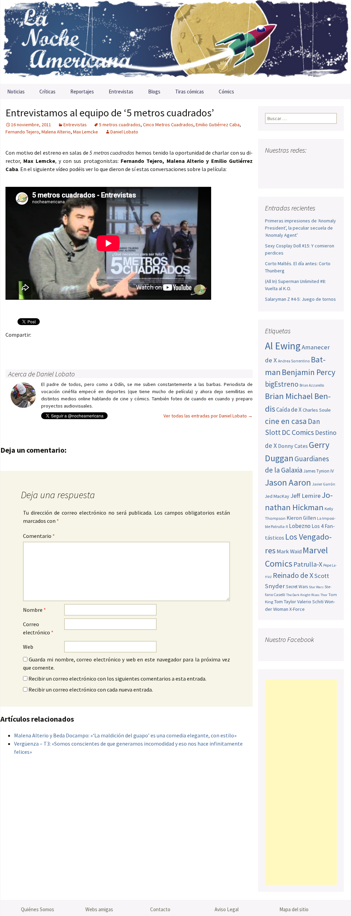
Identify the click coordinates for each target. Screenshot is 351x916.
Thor (323, 595)
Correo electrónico (38, 628)
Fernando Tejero (22, 132)
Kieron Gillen (301, 518)
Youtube (297, 164)
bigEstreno (282, 384)
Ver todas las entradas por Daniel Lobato (208, 416)
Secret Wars (297, 587)
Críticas (47, 91)
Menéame (80, 346)
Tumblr (66, 346)
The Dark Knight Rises (302, 595)
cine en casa (286, 421)
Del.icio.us (147, 346)
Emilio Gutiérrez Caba (218, 124)
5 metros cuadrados (120, 124)
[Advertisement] (301, 782)
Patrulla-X (307, 564)
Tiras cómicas (189, 91)
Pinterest (53, 346)
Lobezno (300, 526)
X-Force (297, 609)
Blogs (154, 91)
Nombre (34, 609)
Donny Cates (293, 445)
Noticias (16, 91)
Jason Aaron (288, 482)
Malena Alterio (56, 132)
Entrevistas (121, 91)
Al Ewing (283, 345)
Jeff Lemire (305, 496)
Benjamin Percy (308, 372)
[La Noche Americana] (175, 42)
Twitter (26, 346)
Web (28, 646)
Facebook (13, 346)
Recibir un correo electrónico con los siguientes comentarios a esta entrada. (117, 678)
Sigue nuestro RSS (272, 176)
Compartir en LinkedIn (93, 346)
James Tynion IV (318, 471)
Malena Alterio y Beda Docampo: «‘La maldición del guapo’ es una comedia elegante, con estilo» (125, 735)
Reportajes (82, 91)
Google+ (40, 346)
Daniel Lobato (124, 132)
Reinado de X (293, 575)
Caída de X (289, 409)
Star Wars (316, 587)
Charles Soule (317, 410)
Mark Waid (289, 551)
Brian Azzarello (312, 385)
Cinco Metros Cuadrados (168, 124)
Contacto (160, 909)
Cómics (226, 91)
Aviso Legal (227, 909)
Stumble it (120, 346)
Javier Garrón (323, 484)
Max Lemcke (85, 132)
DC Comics (298, 432)
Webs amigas (99, 909)
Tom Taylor (285, 601)
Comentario (39, 535)
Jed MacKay (277, 496)
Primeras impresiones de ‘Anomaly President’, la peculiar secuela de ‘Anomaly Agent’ (300, 228)
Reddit (106, 346)
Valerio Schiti (310, 601)
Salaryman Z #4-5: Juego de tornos (300, 299)
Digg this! (133, 346)
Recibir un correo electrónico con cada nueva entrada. (90, 689)
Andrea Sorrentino (294, 361)
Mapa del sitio (293, 909)
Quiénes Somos (37, 909)
